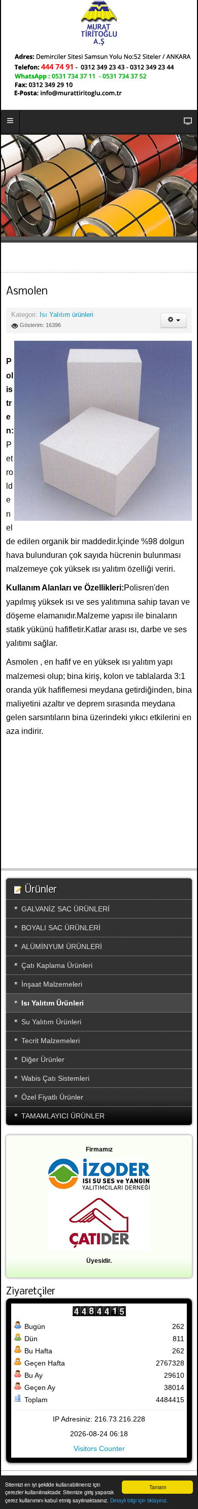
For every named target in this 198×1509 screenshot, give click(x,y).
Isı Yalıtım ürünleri (66, 314)
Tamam (157, 1487)
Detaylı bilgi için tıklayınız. (139, 1500)
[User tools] (173, 320)
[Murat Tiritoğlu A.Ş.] (99, 23)
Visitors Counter (99, 1448)
